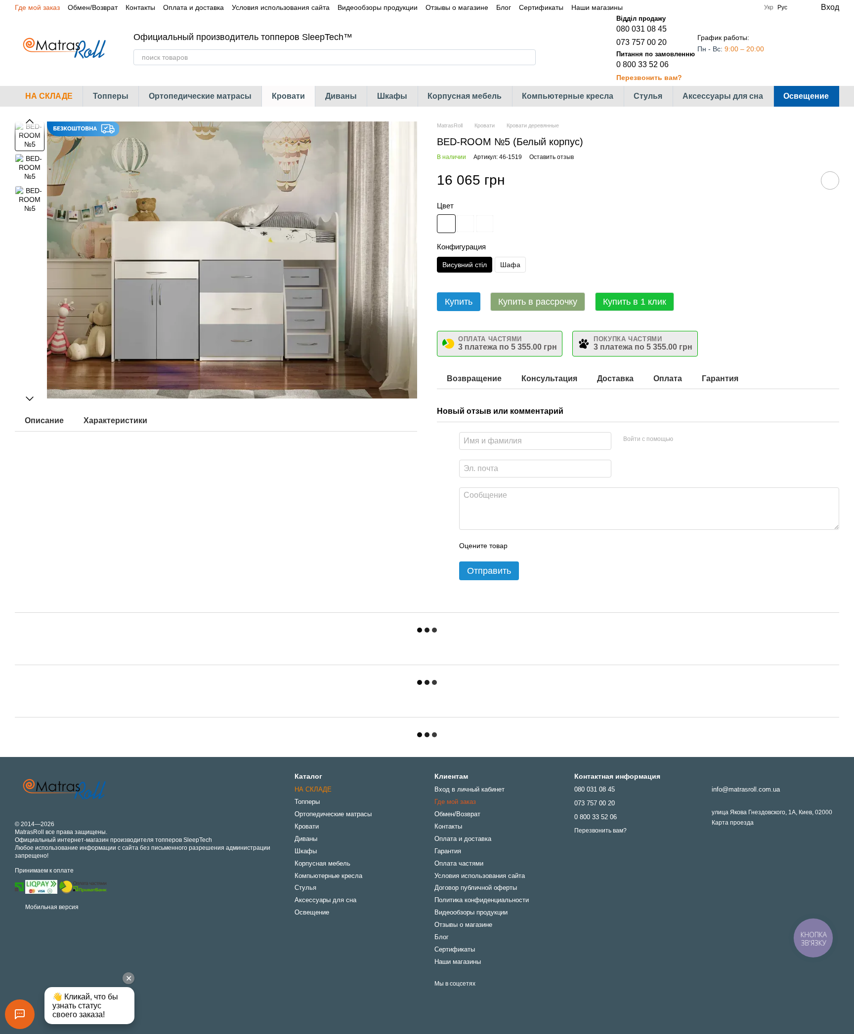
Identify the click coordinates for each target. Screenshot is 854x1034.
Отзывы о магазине (457, 7)
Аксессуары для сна (723, 96)
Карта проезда (733, 822)
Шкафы (392, 96)
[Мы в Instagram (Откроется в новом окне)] (648, 7)
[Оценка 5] (587, 546)
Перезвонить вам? (649, 77)
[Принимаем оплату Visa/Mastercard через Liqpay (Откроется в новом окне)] (41, 886)
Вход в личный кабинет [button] (469, 789)
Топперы (110, 96)
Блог (503, 7)
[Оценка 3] (555, 546)
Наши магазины (597, 7)
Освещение (806, 96)
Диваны (341, 96)
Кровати (288, 96)
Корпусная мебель (464, 96)
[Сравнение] (792, 48)
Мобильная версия (51, 907)
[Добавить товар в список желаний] (830, 180)
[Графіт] (484, 223)
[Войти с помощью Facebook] (684, 439)
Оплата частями (458, 863)
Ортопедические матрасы (200, 96)
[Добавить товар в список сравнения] (802, 180)
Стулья (648, 96)
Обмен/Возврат (93, 7)
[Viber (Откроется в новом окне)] (672, 7)
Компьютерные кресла (567, 96)
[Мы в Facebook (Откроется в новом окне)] (636, 7)
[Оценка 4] (571, 546)
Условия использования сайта (281, 7)
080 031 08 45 (641, 29)
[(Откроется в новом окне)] (83, 886)
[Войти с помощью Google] (700, 439)
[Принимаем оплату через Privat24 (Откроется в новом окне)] (19, 886)
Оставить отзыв (551, 157)
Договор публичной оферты (475, 887)
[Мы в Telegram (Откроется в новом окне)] (660, 7)
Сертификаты (541, 7)
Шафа (510, 265)
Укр (768, 7)
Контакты (140, 7)
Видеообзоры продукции (378, 7)
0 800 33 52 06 (642, 64)
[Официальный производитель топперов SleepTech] (64, 789)
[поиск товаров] (528, 57)
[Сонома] (465, 223)
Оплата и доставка (193, 7)
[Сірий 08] (446, 223)
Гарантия (447, 851)
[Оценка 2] (540, 546)
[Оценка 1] (524, 546)
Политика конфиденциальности (481, 900)
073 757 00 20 (641, 42)
